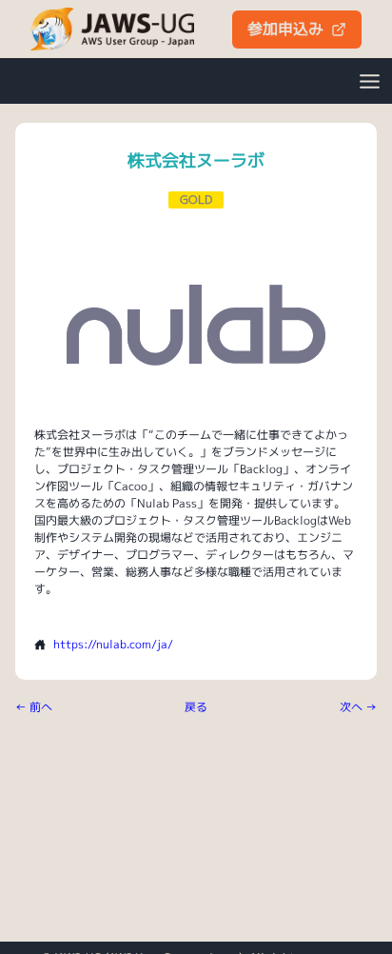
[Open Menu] (369, 81)
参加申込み (285, 28)
